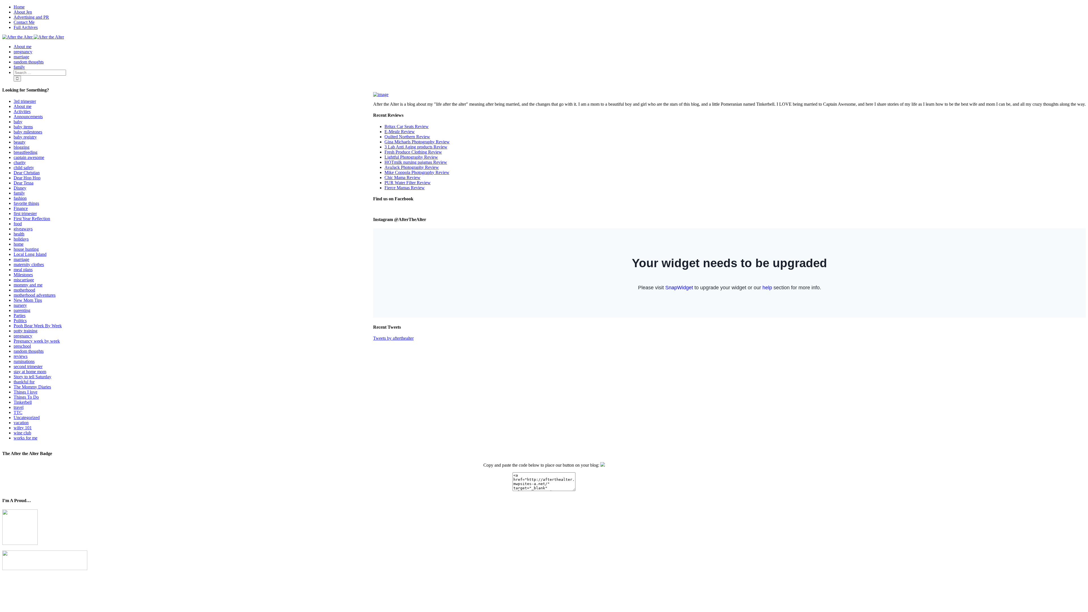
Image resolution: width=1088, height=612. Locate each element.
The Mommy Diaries (32, 386)
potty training (25, 330)
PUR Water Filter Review (407, 182)
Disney (20, 188)
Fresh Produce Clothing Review (413, 152)
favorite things (26, 203)
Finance (21, 208)
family (19, 193)
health (19, 233)
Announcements (28, 116)
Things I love (25, 392)
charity (20, 162)
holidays (21, 239)
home (19, 244)
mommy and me (28, 284)
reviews (20, 356)
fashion (20, 198)
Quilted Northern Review (407, 136)
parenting (22, 310)
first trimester (25, 213)
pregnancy (23, 335)
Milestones (23, 274)
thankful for (24, 381)
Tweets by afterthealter (393, 338)
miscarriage (24, 279)
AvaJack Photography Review (411, 167)
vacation (21, 422)
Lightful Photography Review (411, 157)
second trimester (28, 366)
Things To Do (26, 397)
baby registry (25, 137)
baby (18, 121)
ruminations (24, 361)
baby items (23, 126)
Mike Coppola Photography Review (416, 172)
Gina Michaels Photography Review (417, 141)
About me (22, 106)
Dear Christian (27, 172)
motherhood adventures (35, 295)
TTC (18, 412)
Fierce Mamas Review (404, 187)
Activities (22, 111)
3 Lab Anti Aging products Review (415, 146)
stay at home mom (30, 371)
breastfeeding (25, 152)
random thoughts (29, 351)
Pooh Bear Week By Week (38, 325)
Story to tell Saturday (32, 376)
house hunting (26, 249)
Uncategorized (27, 417)
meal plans (23, 269)
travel (19, 407)
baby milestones (28, 131)
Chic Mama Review (402, 177)
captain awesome (29, 157)
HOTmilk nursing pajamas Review (415, 162)
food (18, 223)
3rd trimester (25, 101)
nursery (20, 305)
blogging (21, 147)
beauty (20, 142)
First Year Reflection (32, 218)
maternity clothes (29, 264)
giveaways (23, 228)
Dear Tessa (23, 182)
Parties (20, 315)
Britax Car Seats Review (406, 126)
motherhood (24, 290)
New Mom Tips (28, 300)
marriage (21, 259)
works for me (25, 437)
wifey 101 (23, 427)
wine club (22, 432)
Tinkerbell (23, 402)
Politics (20, 320)
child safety (24, 167)
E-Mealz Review (399, 131)
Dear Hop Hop (27, 177)
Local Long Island (30, 254)
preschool (22, 346)
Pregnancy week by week (37, 341)
